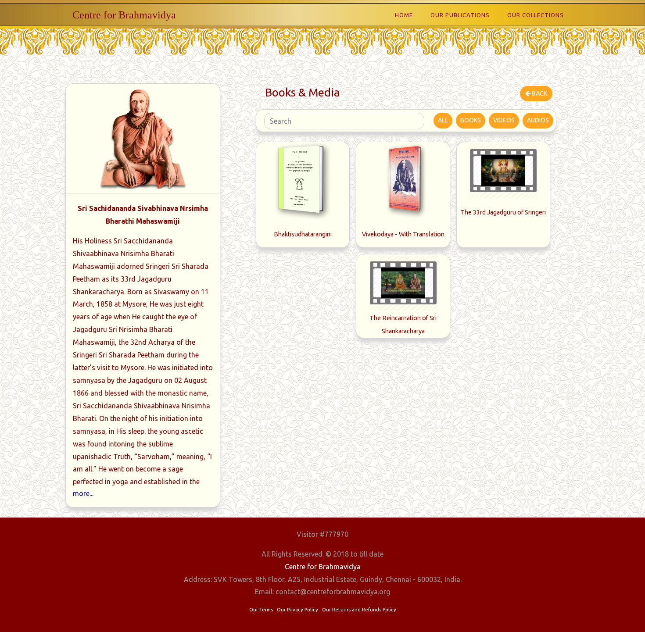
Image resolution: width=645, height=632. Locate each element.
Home (404, 15)
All (443, 120)
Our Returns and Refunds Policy (359, 609)
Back (538, 93)
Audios (538, 120)
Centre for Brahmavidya (124, 15)
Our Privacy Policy (297, 609)
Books (470, 120)
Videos (504, 120)
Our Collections (535, 15)
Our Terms (261, 609)
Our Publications (460, 15)
